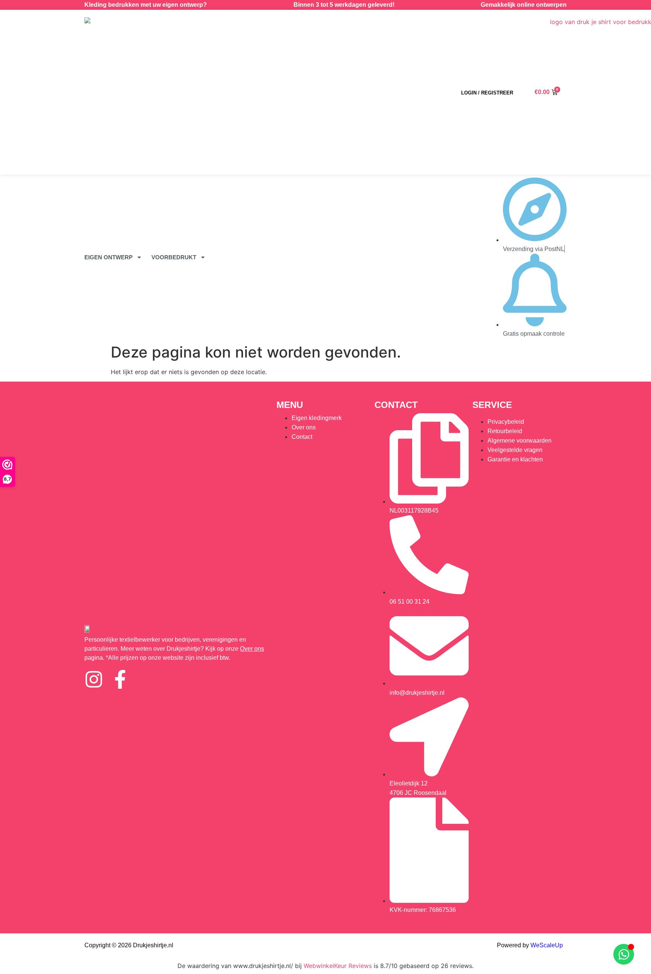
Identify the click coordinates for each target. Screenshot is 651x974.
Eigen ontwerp (108, 257)
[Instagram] (93, 679)
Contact (396, 405)
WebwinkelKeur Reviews (338, 965)
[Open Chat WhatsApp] (623, 954)
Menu (290, 405)
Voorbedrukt (173, 257)
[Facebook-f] (120, 679)
